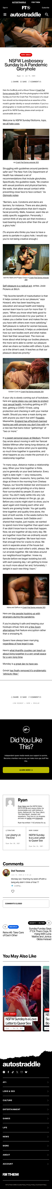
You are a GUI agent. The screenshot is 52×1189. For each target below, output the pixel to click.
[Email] (22, 1072)
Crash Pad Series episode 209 (32, 392)
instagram (39, 818)
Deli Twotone (18, 870)
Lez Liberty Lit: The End (13, 836)
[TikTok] (13, 1072)
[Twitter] (17, 1072)
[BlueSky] (26, 1072)
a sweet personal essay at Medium (22, 438)
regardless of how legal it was (18, 643)
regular (36, 703)
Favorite (23, 81)
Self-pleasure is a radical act (17, 285)
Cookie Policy (21, 1185)
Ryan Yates (22, 806)
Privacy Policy (31, 1185)
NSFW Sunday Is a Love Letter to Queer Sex (37, 837)
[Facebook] (8, 1072)
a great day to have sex (26, 663)
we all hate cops (11, 123)
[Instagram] (4, 1072)
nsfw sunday (26, 55)
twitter (29, 818)
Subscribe (45, 8)
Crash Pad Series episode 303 (27, 162)
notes (10, 195)
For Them (35, 2)
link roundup (18, 703)
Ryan (19, 76)
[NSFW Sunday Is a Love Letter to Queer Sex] (22, 998)
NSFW (28, 703)
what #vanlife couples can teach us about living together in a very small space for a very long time (24, 654)
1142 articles (36, 823)
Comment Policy (41, 1185)
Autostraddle (19, 2)
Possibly (40, 417)
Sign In (5, 8)
